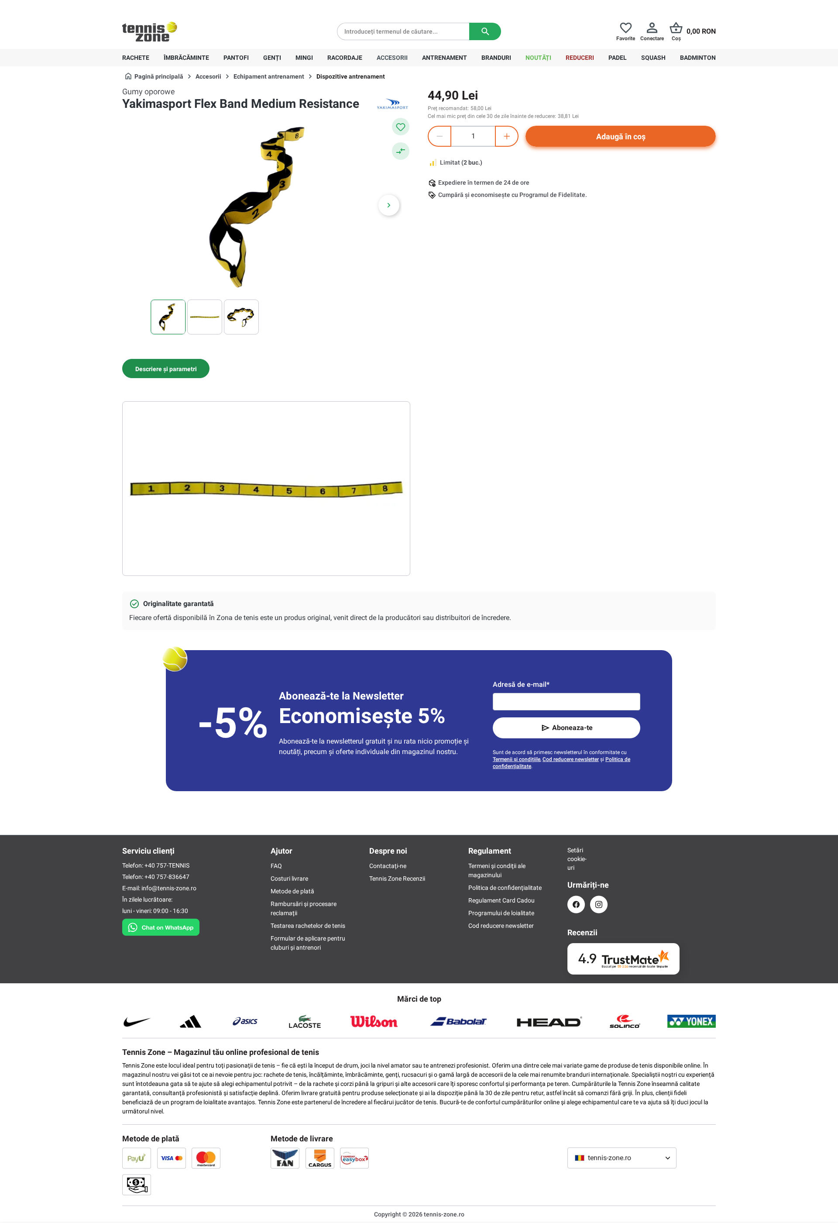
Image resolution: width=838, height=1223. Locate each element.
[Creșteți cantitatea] (507, 136)
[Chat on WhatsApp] (160, 925)
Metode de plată (292, 891)
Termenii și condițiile (516, 759)
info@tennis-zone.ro (168, 888)
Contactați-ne (387, 865)
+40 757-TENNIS (166, 865)
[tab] (166, 368)
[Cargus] (320, 1157)
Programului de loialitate (501, 912)
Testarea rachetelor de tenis (308, 925)
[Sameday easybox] (354, 1157)
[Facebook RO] (576, 904)
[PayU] (136, 1157)
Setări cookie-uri (576, 859)
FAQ (276, 865)
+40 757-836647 (171, 6)
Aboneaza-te (572, 727)
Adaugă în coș (621, 136)
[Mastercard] (206, 1157)
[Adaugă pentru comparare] (400, 151)
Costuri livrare (289, 878)
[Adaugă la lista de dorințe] (400, 126)
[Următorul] (388, 205)
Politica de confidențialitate (505, 887)
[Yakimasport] (392, 104)
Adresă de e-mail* (521, 684)
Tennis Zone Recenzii (397, 878)
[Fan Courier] (285, 1157)
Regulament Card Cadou (501, 900)
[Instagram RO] (599, 904)
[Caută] (485, 31)
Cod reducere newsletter (571, 759)
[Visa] (171, 1157)
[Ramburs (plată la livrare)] (136, 1184)
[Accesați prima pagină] (149, 31)
